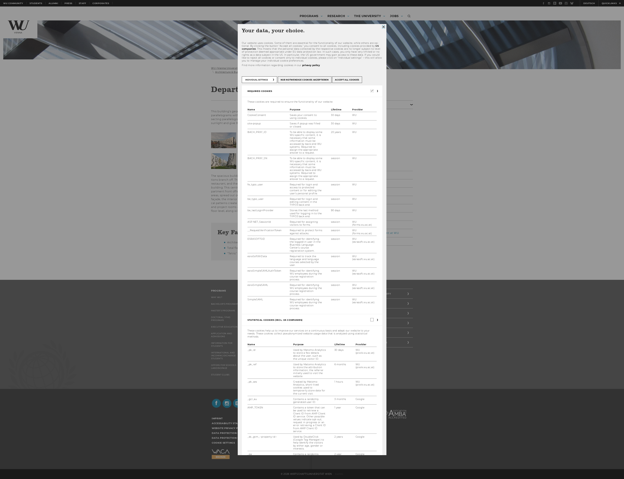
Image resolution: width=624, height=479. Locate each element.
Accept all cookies (347, 80)
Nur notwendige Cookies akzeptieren (304, 80)
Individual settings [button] (256, 80)
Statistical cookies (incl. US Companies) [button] (275, 320)
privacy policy (311, 65)
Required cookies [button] (259, 91)
